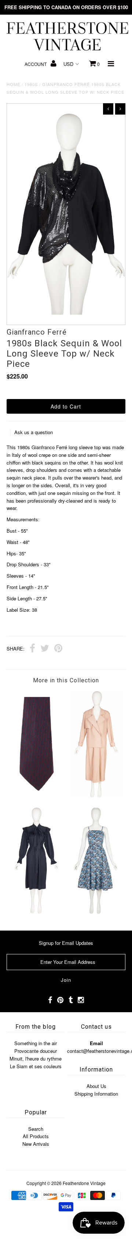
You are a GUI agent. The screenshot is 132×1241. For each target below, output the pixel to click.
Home (13, 84)
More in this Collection (66, 680)
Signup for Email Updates (66, 942)
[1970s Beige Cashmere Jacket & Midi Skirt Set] (95, 795)
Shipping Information (96, 1093)
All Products (36, 1136)
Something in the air (35, 1043)
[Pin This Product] (58, 649)
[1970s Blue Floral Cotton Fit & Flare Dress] (95, 912)
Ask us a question (33, 432)
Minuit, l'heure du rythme (36, 1058)
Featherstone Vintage (84, 1183)
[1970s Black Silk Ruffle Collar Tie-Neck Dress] (36, 912)
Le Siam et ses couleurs (36, 1066)
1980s (31, 84)
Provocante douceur (35, 1050)
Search (35, 1128)
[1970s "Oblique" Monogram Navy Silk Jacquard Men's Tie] (36, 795)
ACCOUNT (36, 64)
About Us (96, 1085)
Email (96, 1043)
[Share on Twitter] (44, 649)
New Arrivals (35, 1143)
